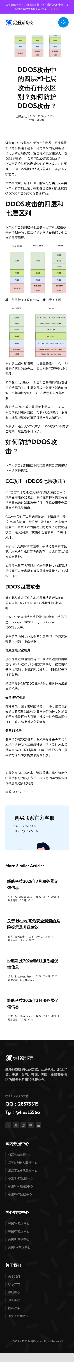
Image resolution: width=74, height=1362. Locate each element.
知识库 (41, 119)
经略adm (22, 116)
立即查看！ (54, 9)
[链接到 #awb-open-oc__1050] (63, 22)
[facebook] (8, 1125)
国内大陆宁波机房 (17, 650)
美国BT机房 (13, 730)
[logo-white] (19, 1056)
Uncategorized (23, 896)
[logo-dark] (19, 20)
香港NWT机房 (15, 697)
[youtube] (31, 1125)
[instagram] (23, 1125)
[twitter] (16, 1125)
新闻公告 (20, 936)
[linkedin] (38, 1125)
